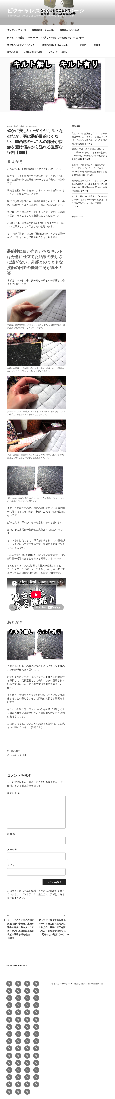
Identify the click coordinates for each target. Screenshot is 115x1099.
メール (12, 849)
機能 (24, 755)
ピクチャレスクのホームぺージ (45, 11)
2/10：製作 (15, 751)
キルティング (16, 755)
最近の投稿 (12, 52)
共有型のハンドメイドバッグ (20, 45)
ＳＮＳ (97, 45)
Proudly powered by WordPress (88, 984)
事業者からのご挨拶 (69, 30)
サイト (10, 865)
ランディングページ (16, 30)
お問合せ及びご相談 (33, 52)
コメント (13, 793)
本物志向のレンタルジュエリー (57, 45)
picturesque (31, 126)
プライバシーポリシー (58, 52)
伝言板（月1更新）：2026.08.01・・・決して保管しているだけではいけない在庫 (45, 37)
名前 (11, 834)
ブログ (83, 45)
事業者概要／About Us (43, 30)
